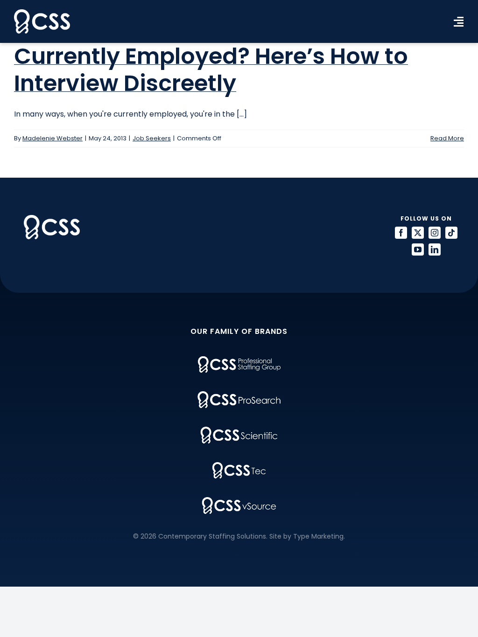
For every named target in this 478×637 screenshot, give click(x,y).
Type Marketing (318, 536)
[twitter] (418, 233)
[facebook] (401, 233)
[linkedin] (435, 249)
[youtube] (418, 249)
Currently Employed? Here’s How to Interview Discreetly (211, 70)
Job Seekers (152, 138)
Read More (447, 138)
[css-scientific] (239, 430)
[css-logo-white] (42, 12)
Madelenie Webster (52, 138)
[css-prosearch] (239, 394)
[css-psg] (239, 359)
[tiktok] (451, 233)
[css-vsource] (239, 500)
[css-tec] (239, 465)
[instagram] (435, 233)
